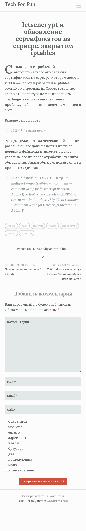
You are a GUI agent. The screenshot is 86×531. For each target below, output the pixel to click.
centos (11, 225)
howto (52, 225)
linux (65, 249)
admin (53, 249)
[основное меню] (78, 6)
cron (24, 225)
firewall (38, 225)
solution (26, 233)
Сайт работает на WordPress (43, 496)
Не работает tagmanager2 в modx (23, 269)
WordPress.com (57, 501)
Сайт (11, 409)
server (11, 233)
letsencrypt (69, 225)
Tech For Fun (20, 4)
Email (12, 396)
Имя (11, 382)
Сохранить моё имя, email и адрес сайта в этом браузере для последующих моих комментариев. (19, 445)
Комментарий (17, 322)
